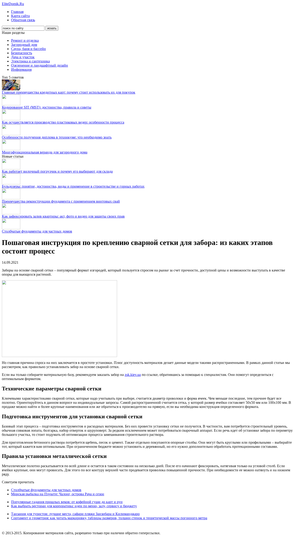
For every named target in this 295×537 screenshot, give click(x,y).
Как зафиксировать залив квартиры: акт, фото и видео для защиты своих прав (63, 216)
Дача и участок (23, 57)
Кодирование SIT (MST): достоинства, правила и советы (46, 107)
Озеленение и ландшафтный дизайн (39, 65)
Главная (17, 12)
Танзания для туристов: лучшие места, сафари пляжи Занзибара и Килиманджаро (75, 514)
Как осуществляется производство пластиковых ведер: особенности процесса (63, 122)
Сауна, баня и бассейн (28, 49)
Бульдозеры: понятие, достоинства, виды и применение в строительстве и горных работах (73, 186)
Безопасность (21, 53)
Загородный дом (24, 45)
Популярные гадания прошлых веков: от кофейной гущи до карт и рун (67, 502)
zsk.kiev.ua (133, 375)
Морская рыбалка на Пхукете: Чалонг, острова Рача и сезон (57, 494)
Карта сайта (20, 16)
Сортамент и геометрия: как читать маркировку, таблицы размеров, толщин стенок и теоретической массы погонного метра (109, 518)
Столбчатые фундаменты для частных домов (37, 231)
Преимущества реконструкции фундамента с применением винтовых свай (61, 201)
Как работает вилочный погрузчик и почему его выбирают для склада (57, 171)
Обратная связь (23, 20)
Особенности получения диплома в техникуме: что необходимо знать (57, 137)
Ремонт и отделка (25, 40)
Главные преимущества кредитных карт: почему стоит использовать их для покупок (68, 92)
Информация (21, 69)
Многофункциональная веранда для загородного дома (44, 152)
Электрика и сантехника (30, 61)
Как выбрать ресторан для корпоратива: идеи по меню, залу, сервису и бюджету (74, 506)
